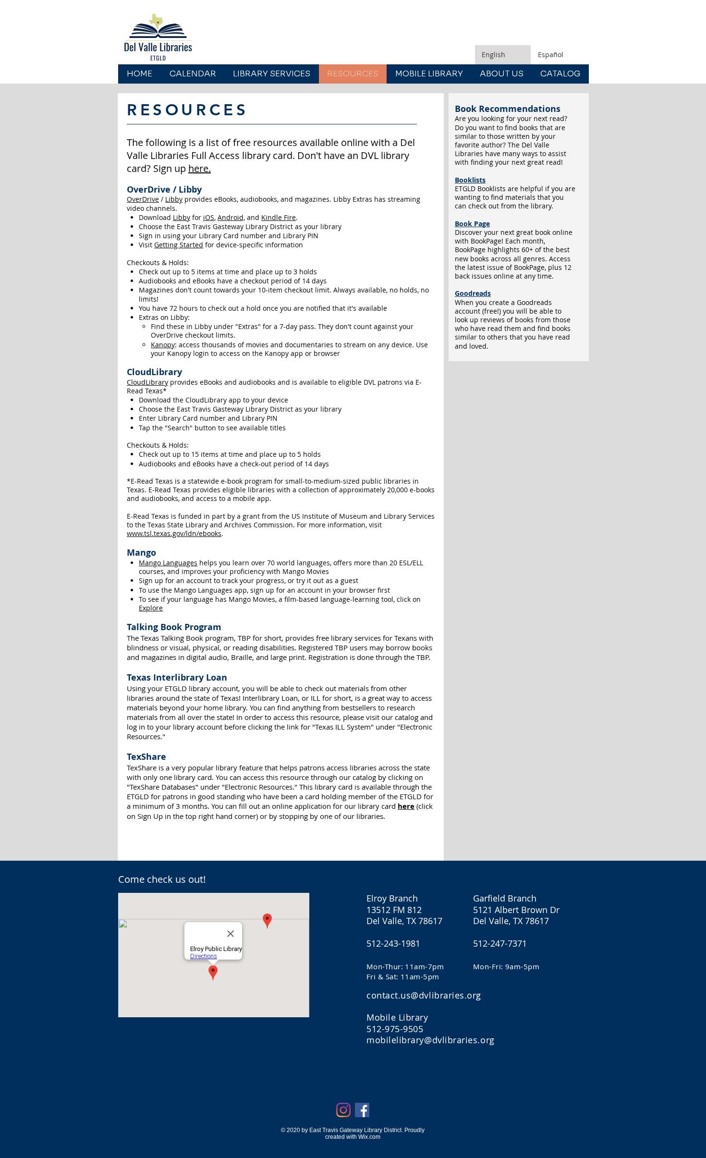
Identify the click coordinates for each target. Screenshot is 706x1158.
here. (199, 168)
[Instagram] (343, 1110)
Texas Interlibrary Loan (177, 677)
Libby (174, 199)
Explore (151, 607)
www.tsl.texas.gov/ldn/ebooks (174, 533)
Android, (231, 217)
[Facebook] (362, 1110)
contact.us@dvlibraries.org (423, 995)
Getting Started (178, 244)
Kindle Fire (278, 217)
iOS (208, 217)
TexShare (146, 757)
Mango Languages (168, 562)
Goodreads (473, 293)
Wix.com (369, 1137)
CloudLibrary (147, 382)
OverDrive (143, 199)
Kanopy (163, 344)
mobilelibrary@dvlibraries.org (430, 1040)
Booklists (470, 179)
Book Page (472, 223)
